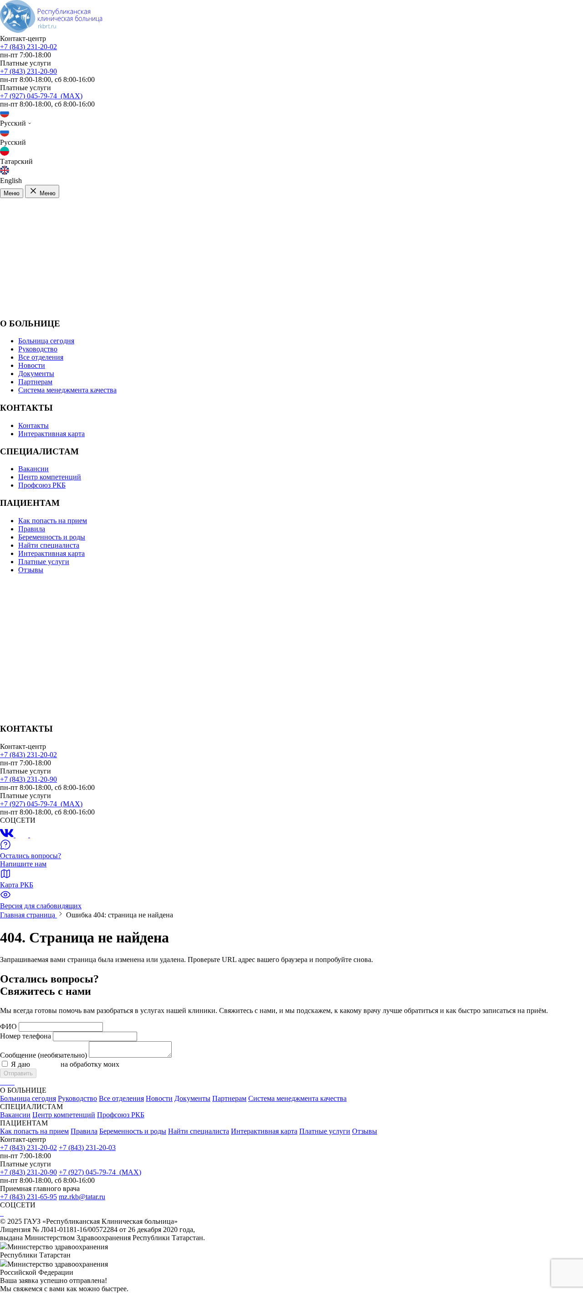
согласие (45, 1064)
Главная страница (28, 915)
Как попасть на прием (52, 520)
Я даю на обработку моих (101, 1064)
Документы (36, 373)
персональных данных (156, 1064)
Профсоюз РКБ (42, 485)
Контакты (33, 425)
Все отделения (40, 357)
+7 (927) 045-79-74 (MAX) (41, 96)
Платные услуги (43, 561)
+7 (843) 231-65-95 (28, 1197)
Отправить (18, 1073)
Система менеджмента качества (67, 390)
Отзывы (30, 570)
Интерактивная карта (51, 434)
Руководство (37, 349)
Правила (31, 529)
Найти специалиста (48, 545)
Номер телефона (25, 1036)
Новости (31, 365)
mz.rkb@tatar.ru (82, 1197)
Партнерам (35, 382)
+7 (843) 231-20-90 (28, 71)
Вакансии (33, 469)
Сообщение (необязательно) (43, 1055)
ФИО (8, 1026)
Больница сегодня (46, 341)
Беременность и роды (51, 537)
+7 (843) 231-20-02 (28, 47)
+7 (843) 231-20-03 (87, 1147)
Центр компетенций (49, 477)
